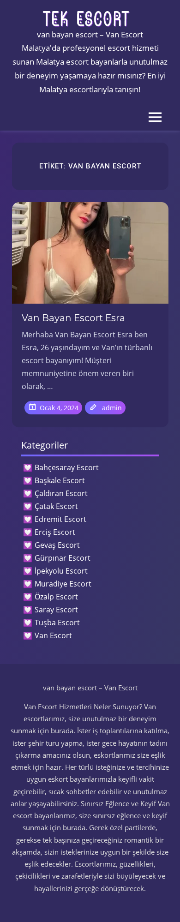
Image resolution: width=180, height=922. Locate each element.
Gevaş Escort (57, 545)
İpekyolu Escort (61, 571)
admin (112, 407)
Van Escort (53, 635)
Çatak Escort (56, 506)
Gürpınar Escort (62, 558)
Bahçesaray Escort (67, 467)
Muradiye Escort (63, 584)
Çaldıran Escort (61, 493)
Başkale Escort (60, 480)
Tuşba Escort (57, 622)
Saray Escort (56, 610)
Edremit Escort (60, 519)
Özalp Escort (56, 597)
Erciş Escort (55, 532)
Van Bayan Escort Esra (73, 317)
